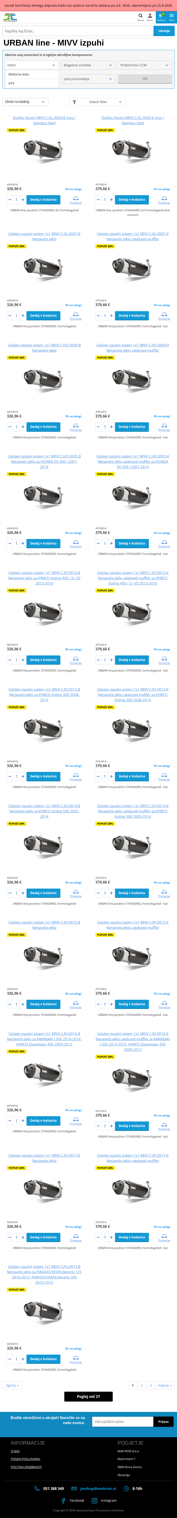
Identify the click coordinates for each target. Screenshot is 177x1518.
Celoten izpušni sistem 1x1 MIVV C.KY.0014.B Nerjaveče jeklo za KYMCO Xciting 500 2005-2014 (44, 811)
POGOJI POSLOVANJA (26, 1459)
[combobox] (32, 65)
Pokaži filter (98, 102)
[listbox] (32, 79)
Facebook (76, 1500)
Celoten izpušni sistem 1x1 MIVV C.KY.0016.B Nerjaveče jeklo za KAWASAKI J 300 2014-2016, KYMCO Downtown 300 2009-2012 (44, 1038)
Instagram (108, 1500)
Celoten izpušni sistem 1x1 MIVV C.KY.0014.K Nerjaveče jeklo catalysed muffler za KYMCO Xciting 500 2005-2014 (132, 811)
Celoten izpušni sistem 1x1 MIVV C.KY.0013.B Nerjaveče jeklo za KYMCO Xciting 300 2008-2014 (44, 694)
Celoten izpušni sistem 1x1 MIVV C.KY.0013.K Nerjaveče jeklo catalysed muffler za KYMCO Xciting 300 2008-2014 (132, 694)
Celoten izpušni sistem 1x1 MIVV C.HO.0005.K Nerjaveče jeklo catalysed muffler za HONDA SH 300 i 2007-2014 (132, 461)
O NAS (15, 1451)
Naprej (163, 1385)
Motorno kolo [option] (19, 74)
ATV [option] (11, 83)
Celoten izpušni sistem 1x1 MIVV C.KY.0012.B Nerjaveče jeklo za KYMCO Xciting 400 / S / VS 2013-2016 (44, 577)
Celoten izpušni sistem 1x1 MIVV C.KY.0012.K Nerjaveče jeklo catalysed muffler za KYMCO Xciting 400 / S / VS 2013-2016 (132, 577)
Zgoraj (11, 1385)
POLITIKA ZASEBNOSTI (26, 1467)
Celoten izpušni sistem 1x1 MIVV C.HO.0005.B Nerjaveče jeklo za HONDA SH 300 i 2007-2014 (44, 461)
